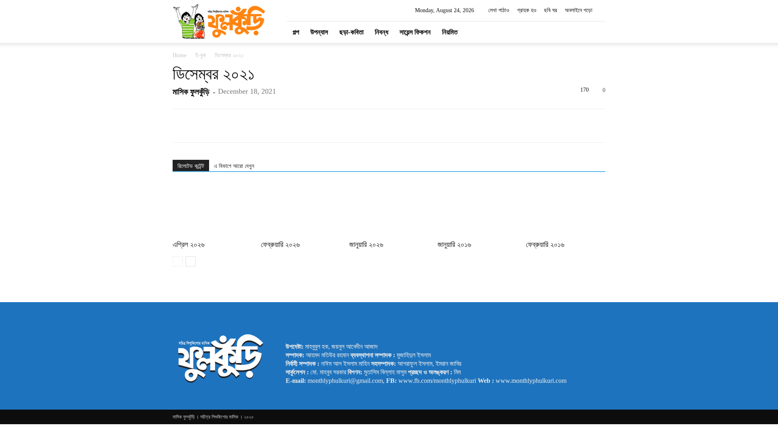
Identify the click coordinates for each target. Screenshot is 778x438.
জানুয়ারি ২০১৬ (454, 244)
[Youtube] (578, 32)
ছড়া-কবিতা (351, 32)
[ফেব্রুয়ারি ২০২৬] (300, 210)
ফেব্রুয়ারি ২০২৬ (280, 244)
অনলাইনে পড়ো (578, 10)
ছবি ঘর (550, 10)
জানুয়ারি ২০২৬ (366, 244)
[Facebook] (536, 32)
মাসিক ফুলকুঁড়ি (191, 91)
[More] (508, 126)
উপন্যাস (319, 32)
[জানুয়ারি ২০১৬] (477, 210)
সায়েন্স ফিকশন (415, 32)
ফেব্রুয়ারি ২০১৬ (545, 244)
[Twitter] (564, 32)
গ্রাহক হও (526, 10)
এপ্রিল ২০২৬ (189, 244)
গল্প (296, 32)
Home (179, 55)
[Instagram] (550, 32)
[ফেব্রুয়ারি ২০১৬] (565, 210)
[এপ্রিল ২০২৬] (212, 210)
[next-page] (191, 261)
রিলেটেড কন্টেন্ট (190, 166)
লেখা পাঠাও (498, 10)
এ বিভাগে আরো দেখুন (234, 166)
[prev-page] (178, 261)
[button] (595, 32)
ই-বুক (200, 55)
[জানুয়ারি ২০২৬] (389, 210)
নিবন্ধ (381, 32)
